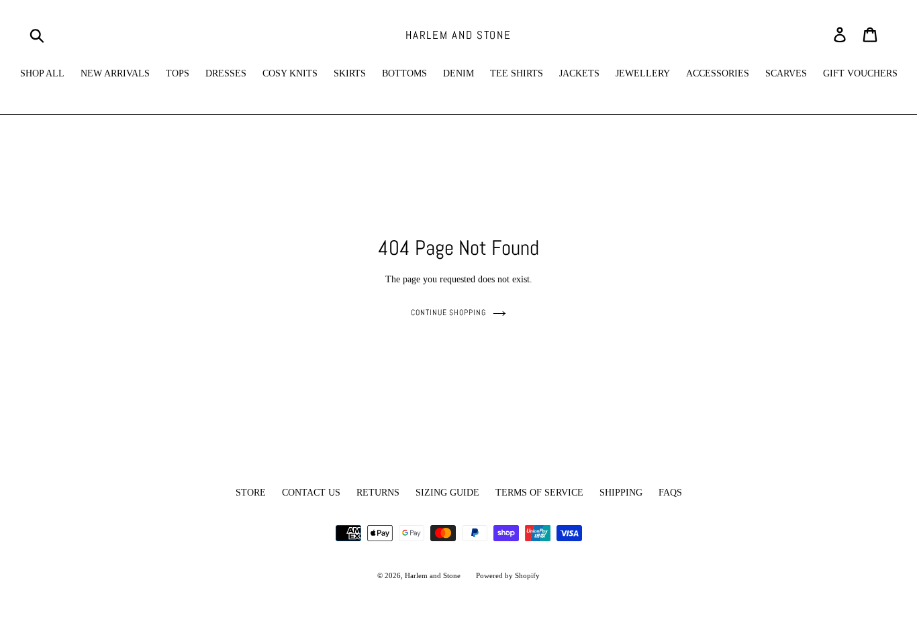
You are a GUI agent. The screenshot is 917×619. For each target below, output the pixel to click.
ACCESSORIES (717, 73)
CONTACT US (311, 493)
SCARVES (786, 73)
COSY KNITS (290, 73)
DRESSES (225, 73)
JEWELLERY (643, 73)
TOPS (177, 73)
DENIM (458, 73)
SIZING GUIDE (447, 493)
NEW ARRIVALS (115, 73)
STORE (251, 493)
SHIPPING (620, 493)
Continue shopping (448, 312)
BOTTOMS (404, 73)
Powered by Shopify (508, 575)
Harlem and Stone (458, 35)
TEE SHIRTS (516, 73)
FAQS (670, 493)
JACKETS (579, 73)
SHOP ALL (42, 73)
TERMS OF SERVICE (539, 493)
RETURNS (377, 493)
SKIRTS (350, 73)
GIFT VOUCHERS (860, 73)
